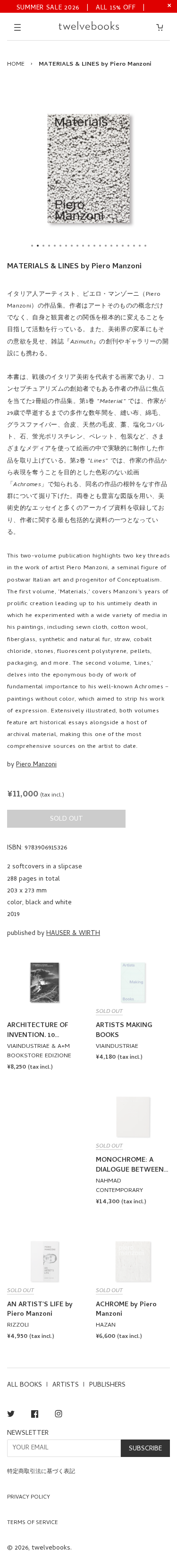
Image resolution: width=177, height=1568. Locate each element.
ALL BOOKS (24, 1385)
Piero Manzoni (36, 765)
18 (128, 246)
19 (134, 246)
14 (106, 246)
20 (140, 246)
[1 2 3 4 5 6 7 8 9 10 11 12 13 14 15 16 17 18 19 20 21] (88, 168)
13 (100, 246)
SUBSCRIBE (145, 1449)
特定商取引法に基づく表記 (41, 1472)
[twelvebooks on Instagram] (58, 1415)
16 (117, 246)
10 (83, 246)
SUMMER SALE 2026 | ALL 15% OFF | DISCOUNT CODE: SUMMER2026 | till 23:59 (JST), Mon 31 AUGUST (81, 7)
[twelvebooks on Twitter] (11, 1415)
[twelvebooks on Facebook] (35, 1415)
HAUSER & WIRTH (73, 933)
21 (145, 246)
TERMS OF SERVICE (32, 1523)
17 (123, 246)
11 (89, 246)
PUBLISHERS (107, 1385)
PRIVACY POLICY (28, 1497)
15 (111, 246)
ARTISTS (65, 1385)
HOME (16, 64)
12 (94, 246)
